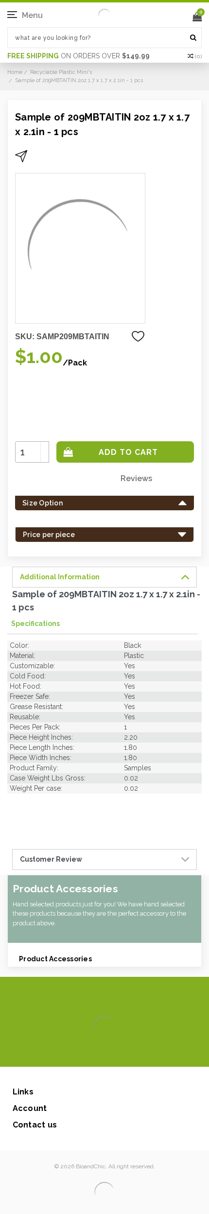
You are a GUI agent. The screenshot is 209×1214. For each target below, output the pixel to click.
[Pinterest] (118, 1052)
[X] (87, 1052)
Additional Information (60, 577)
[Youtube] (134, 1052)
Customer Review (51, 859)
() (198, 56)
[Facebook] (72, 1052)
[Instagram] (103, 1052)
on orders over (78, 56)
